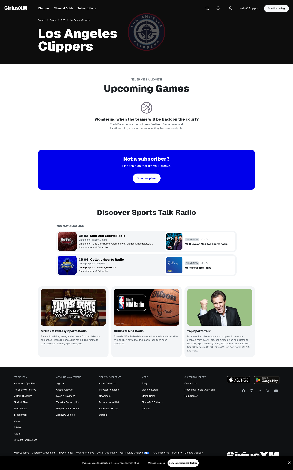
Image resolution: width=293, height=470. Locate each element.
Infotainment (20, 414)
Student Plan (21, 402)
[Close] (289, 462)
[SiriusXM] (15, 8)
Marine (17, 421)
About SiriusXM (107, 383)
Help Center (191, 395)
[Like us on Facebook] (243, 392)
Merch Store (148, 395)
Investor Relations (109, 389)
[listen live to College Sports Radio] (67, 265)
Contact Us (190, 383)
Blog (144, 383)
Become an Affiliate (109, 402)
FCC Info (177, 452)
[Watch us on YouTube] (276, 392)
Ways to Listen (150, 389)
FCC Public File (161, 452)
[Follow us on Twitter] (268, 392)
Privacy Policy (65, 452)
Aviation (18, 427)
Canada (146, 408)
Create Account (64, 389)
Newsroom (105, 395)
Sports (53, 20)
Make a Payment (65, 395)
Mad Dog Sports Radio (107, 236)
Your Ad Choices (85, 452)
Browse (41, 20)
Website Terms (21, 452)
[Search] (207, 8)
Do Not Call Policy (107, 452)
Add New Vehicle (65, 414)
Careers (103, 414)
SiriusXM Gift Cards (152, 402)
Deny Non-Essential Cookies (183, 463)
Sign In (60, 383)
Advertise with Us (108, 408)
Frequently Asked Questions (199, 389)
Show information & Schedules (93, 247)
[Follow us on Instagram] (252, 392)
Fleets (17, 433)
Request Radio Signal (68, 408)
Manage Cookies (193, 452)
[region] (146, 463)
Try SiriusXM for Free (25, 389)
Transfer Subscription (67, 402)
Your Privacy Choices (131, 452)
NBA (63, 20)
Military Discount (23, 395)
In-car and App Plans (25, 383)
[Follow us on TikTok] (260, 392)
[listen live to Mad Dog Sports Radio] (67, 241)
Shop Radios (20, 408)
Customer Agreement (43, 452)
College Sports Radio (107, 259)
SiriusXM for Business (25, 439)
